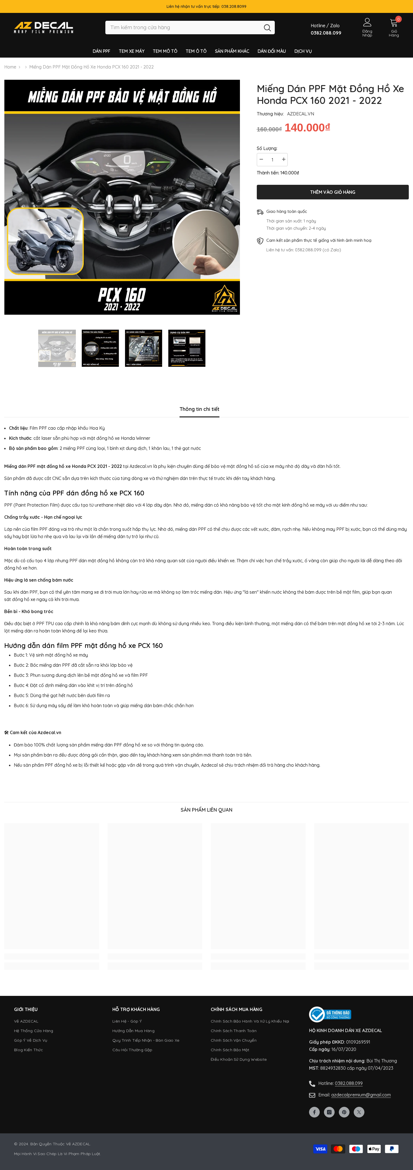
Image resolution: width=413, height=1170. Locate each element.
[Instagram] (329, 1112)
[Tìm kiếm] (190, 28)
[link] (51, 956)
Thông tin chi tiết (199, 409)
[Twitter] (359, 1112)
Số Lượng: (267, 148)
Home (10, 67)
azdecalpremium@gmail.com (361, 1095)
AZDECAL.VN (300, 114)
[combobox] (182, 28)
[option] (122, 197)
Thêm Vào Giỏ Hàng (332, 192)
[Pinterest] (344, 1112)
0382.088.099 (349, 1083)
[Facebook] (314, 1112)
